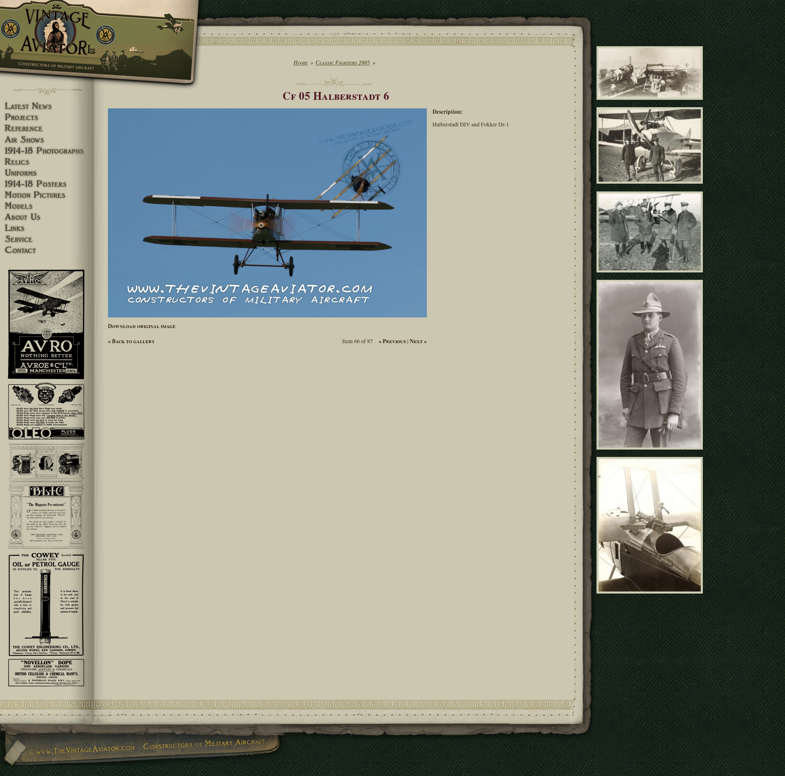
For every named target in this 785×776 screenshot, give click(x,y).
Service (47, 239)
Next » (418, 341)
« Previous (392, 341)
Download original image (141, 326)
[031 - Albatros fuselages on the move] (651, 103)
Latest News (47, 106)
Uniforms (47, 172)
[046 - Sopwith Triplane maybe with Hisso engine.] (651, 597)
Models (47, 205)
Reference (47, 128)
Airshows (47, 139)
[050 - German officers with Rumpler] (651, 276)
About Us (47, 217)
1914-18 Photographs (47, 150)
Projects (47, 117)
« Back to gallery (131, 341)
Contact (47, 250)
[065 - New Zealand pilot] (651, 453)
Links (47, 228)
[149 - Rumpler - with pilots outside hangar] (651, 187)
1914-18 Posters (47, 183)
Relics (47, 161)
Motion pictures (47, 194)
